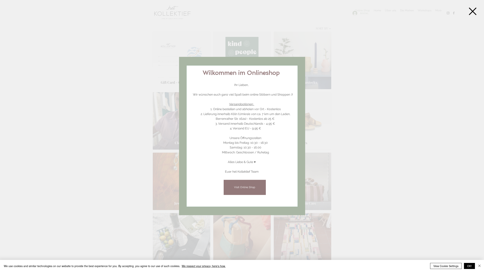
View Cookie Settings (445, 266)
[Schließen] (479, 266)
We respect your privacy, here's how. (204, 266)
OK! (469, 266)
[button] (472, 11)
